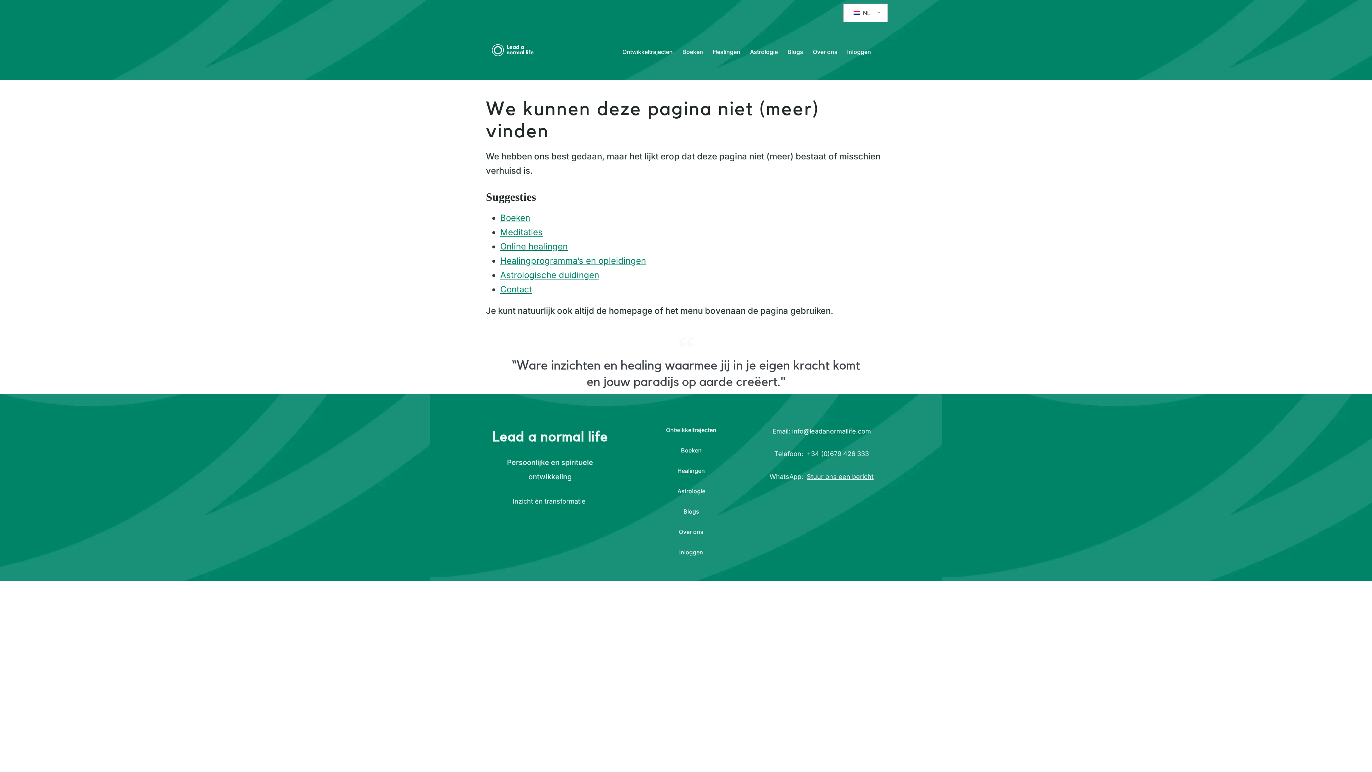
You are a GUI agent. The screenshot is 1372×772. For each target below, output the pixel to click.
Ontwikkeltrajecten (647, 51)
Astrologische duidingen (549, 275)
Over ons (825, 51)
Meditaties (521, 232)
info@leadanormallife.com (831, 431)
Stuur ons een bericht (840, 476)
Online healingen (534, 246)
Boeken (692, 51)
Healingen (726, 51)
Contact (516, 289)
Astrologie (764, 51)
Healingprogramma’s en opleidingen (573, 261)
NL (865, 12)
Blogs (795, 51)
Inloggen (859, 51)
